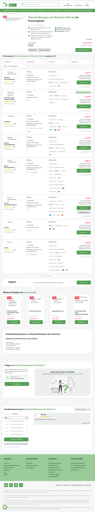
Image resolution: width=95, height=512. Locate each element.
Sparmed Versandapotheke (9, 78)
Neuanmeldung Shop (31, 465)
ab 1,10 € (78, 318)
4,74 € (88, 198)
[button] (90, 307)
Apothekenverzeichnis (55, 463)
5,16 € (88, 243)
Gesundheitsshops (54, 465)
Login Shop (29, 463)
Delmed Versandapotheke (9, 143)
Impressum (59, 485)
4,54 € (88, 117)
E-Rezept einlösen (13, 66)
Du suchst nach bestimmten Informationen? (16, 444)
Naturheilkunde (31, 10)
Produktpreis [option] (7, 61)
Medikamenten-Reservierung (11, 465)
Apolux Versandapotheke (9, 166)
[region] (62, 419)
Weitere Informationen (9, 83)
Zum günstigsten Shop (83, 50)
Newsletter (7, 470)
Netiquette (88, 485)
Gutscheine (89, 10)
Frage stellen (16, 384)
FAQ (5, 472)
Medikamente (14, 10)
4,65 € (88, 161)
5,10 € (88, 223)
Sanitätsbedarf (58, 10)
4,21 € (88, 72)
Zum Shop (83, 82)
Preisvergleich (13, 322)
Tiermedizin (22, 10)
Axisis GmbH (66, 28)
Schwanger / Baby (42, 10)
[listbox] (14, 62)
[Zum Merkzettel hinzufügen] (24, 17)
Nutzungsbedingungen (78, 485)
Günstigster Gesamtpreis (83, 92)
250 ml (31, 45)
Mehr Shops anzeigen (46, 275)
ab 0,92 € (10, 318)
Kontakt (6, 474)
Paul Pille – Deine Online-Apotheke (9, 98)
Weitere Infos (32, 50)
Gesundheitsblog (79, 10)
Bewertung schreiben (16, 439)
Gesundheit (6, 10)
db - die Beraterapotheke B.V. (10, 204)
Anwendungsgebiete (54, 474)
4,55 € (88, 138)
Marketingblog (30, 467)
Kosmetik (50, 10)
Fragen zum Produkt (44, 50)
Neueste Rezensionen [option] (81, 409)
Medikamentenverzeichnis (56, 470)
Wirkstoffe (51, 472)
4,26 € (88, 96)
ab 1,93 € (55, 318)
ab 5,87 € (32, 318)
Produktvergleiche (69, 10)
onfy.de (6, 227)
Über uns (6, 463)
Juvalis (6, 247)
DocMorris (7, 121)
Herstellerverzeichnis (54, 467)
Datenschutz (66, 485)
